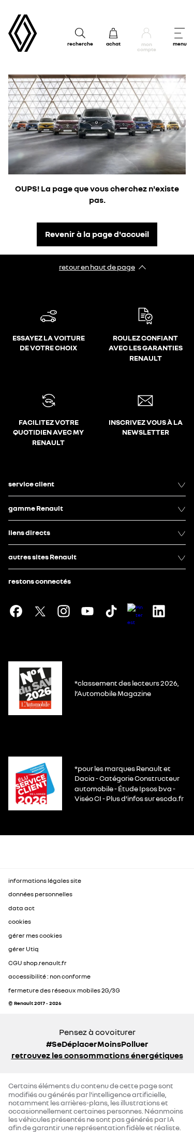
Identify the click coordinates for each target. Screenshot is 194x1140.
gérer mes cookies (35, 935)
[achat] (113, 33)
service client (31, 483)
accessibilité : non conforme (49, 976)
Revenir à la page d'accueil (97, 234)
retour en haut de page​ (97, 266)
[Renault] (22, 33)
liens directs (29, 532)
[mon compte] (146, 33)
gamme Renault (35, 508)
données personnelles (40, 894)
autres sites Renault (42, 556)
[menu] (179, 33)
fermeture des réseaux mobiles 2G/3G (64, 990)
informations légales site (44, 880)
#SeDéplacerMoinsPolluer (97, 1044)
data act (21, 908)
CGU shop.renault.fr (37, 963)
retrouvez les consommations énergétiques (97, 1055)
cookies (19, 921)
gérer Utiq (23, 949)
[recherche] (80, 33)
